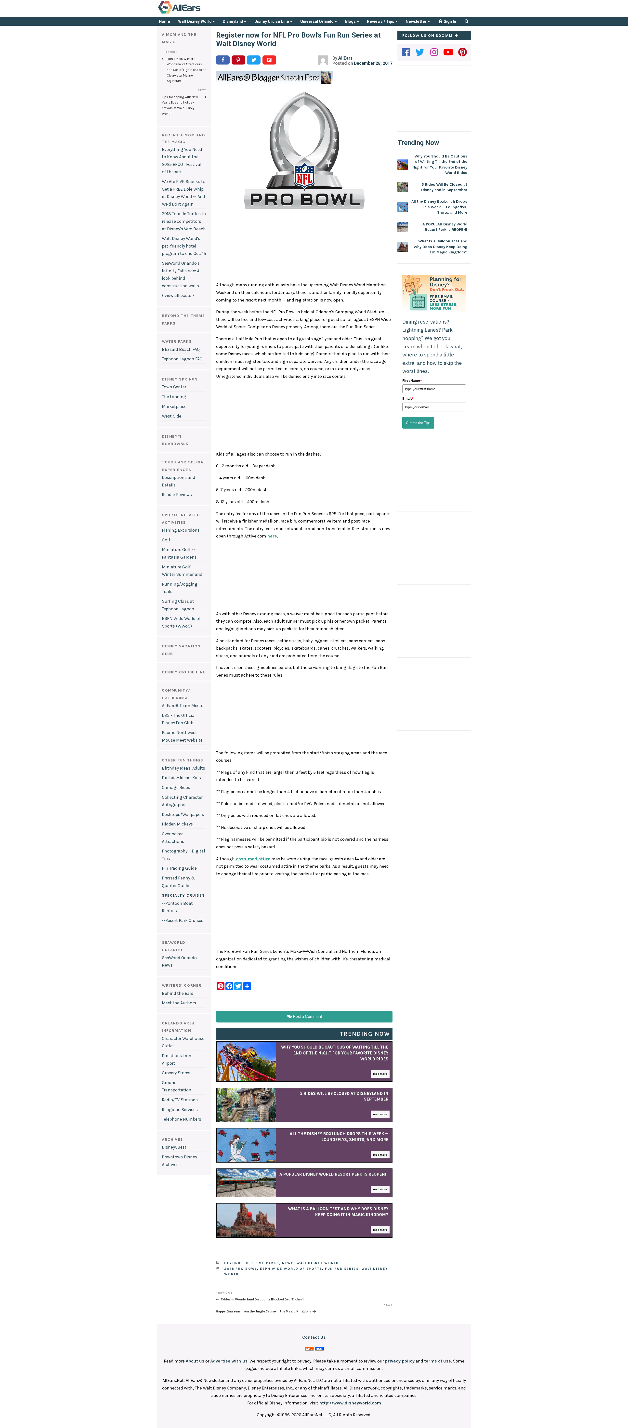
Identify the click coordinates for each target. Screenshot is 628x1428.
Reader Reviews (177, 494)
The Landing (174, 396)
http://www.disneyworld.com (350, 1403)
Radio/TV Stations (180, 1099)
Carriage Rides (176, 787)
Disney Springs (180, 379)
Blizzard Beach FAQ (181, 349)
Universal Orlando (317, 21)
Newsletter (417, 21)
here (272, 536)
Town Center (174, 387)
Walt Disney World (195, 21)
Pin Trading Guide (179, 868)
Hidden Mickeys (177, 824)
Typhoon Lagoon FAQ (182, 359)
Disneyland (233, 21)
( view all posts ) (178, 295)
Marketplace (174, 406)
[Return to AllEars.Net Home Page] (194, 13)
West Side (171, 416)
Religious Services (180, 1109)
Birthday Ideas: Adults (183, 768)
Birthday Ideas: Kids (181, 777)
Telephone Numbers (181, 1119)
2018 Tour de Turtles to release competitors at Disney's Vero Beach (184, 221)
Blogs (351, 21)
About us (195, 1361)
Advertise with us (229, 1361)
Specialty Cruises (183, 895)
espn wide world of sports (291, 1269)
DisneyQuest (174, 1147)
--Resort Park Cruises (182, 920)
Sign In (449, 21)
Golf (166, 540)
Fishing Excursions (181, 530)
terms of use (437, 1361)
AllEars (345, 58)
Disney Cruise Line (272, 21)
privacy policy (400, 1361)
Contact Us (314, 1337)
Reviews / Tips (381, 21)
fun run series (342, 1269)
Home (164, 21)
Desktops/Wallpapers (183, 814)
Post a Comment (307, 1016)
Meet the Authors (179, 1003)
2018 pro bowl (240, 1269)
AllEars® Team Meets (182, 705)
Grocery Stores (176, 1072)
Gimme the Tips (418, 422)
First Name (412, 380)
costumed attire (252, 859)
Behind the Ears (177, 993)
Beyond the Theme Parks (251, 1263)
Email (408, 398)
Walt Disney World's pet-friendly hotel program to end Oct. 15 (184, 246)
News (288, 1263)
